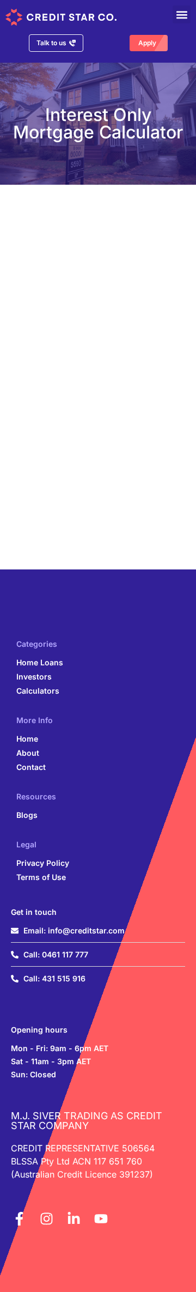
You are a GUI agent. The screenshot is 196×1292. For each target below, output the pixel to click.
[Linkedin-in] (73, 1218)
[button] (182, 14)
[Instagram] (46, 1218)
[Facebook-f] (19, 1218)
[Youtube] (100, 1218)
